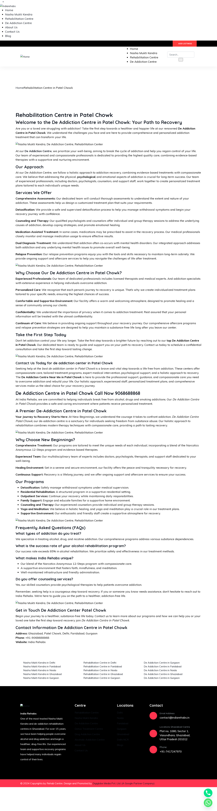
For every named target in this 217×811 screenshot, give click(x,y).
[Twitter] (165, 783)
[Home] (25, 56)
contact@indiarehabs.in (175, 717)
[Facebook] (174, 783)
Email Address (167, 713)
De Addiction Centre (38, 151)
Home (20, 88)
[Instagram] (183, 783)
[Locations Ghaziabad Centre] (153, 733)
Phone (163, 747)
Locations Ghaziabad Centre (175, 726)
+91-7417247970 (171, 751)
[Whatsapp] (208, 802)
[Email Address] (153, 716)
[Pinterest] (193, 783)
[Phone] (153, 749)
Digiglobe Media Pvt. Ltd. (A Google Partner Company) (124, 783)
